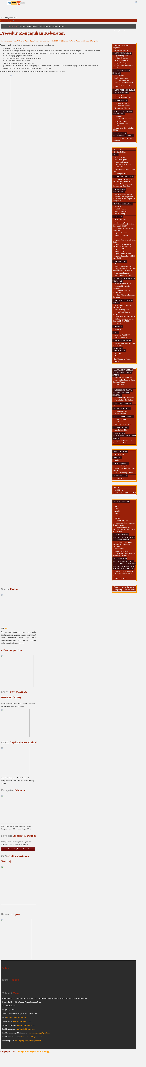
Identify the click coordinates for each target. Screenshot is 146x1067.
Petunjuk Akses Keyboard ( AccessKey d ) (18, 849)
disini (7, 628)
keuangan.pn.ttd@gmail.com (31, 1037)
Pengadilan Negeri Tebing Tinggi (34, 1051)
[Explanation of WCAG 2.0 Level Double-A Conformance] (12, 3)
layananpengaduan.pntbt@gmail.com (28, 1041)
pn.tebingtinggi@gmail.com (16, 1017)
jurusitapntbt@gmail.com (22, 1021)
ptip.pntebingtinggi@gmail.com (39, 1033)
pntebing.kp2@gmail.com (25, 1029)
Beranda (10, 26)
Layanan (16, 26)
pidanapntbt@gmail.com (26, 1025)
